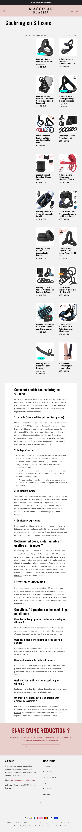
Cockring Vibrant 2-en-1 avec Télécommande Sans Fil (45, 214)
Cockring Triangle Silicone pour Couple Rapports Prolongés (67, 98)
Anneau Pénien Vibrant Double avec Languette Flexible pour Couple (67, 214)
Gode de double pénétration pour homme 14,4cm (65, 365)
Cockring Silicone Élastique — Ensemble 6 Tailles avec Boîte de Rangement (45, 99)
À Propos (46, 766)
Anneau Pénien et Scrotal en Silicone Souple (43, 177)
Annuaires (47, 795)
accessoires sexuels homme (45, 716)
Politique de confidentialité (51, 823)
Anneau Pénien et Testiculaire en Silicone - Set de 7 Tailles (68, 290)
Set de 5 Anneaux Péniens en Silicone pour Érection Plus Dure (43, 139)
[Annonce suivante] (77, 2)
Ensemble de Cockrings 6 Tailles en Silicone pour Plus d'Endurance (45, 326)
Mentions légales (65, 826)
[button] (4, 10)
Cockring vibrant (52, 569)
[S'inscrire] (57, 746)
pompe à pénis (51, 706)
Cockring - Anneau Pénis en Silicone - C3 (44, 60)
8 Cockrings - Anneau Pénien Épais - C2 (67, 137)
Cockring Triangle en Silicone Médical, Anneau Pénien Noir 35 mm (67, 251)
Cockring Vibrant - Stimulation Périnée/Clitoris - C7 (67, 61)
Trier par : (27, 35)
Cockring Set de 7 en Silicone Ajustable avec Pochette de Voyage (45, 290)
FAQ (44, 783)
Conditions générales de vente (48, 826)
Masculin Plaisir (16, 823)
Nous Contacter (49, 789)
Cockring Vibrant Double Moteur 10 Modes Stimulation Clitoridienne (66, 327)
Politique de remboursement (32, 823)
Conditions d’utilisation (68, 823)
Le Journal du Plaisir (50, 777)
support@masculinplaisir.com (22, 780)
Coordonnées (33, 826)
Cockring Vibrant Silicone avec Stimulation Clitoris (66, 177)
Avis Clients (47, 772)
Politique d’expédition (20, 826)
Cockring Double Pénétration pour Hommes (43, 365)
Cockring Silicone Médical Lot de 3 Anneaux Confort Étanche (43, 251)
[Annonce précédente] (4, 2)
